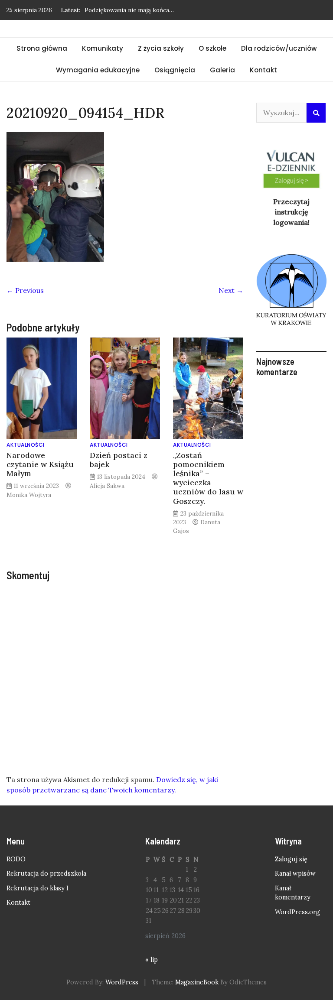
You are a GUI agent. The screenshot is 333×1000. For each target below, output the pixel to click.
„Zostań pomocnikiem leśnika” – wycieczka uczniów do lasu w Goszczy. (208, 478)
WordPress (121, 982)
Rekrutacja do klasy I (38, 888)
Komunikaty (102, 48)
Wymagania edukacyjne (98, 70)
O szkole (212, 48)
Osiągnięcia (174, 70)
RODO (16, 859)
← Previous (25, 290)
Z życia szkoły (161, 48)
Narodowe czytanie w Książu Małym (40, 464)
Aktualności (26, 444)
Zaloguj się (291, 859)
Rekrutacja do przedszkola (46, 873)
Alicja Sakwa (107, 486)
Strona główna (41, 48)
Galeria (222, 70)
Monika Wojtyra (29, 495)
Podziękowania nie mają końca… (129, 10)
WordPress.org (297, 912)
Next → (231, 290)
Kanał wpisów (295, 873)
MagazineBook (197, 982)
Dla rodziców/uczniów (279, 48)
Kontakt (263, 70)
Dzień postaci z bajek (118, 459)
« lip (151, 960)
